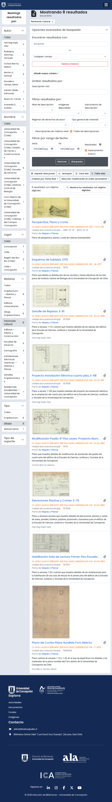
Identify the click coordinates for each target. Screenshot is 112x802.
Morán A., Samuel (14, 74)
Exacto (91, 153)
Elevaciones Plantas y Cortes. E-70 (55, 500)
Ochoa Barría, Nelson (14, 65)
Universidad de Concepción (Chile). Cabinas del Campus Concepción (14, 219)
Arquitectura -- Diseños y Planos (14, 294)
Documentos (15, 707)
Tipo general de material (85, 119)
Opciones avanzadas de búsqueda (56, 30)
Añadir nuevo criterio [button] (45, 73)
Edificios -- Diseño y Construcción (14, 333)
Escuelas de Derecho (14, 343)
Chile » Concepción (14, 268)
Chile (14, 253)
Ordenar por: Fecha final (44, 178)
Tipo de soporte (9, 439)
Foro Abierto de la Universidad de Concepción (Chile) (14, 201)
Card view (83, 173)
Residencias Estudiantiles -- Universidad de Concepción (14, 391)
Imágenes (13, 717)
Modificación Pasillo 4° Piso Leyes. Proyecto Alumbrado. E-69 (66, 438)
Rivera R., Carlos (14, 99)
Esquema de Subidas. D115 (50, 259)
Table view (99, 173)
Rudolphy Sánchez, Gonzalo (14, 55)
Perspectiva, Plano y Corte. (50, 222)
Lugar (8, 234)
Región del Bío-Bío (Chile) (14, 259)
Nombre (9, 117)
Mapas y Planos (50, 233)
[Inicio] (12, 4)
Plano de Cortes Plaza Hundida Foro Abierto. (62, 642)
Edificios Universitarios (14, 304)
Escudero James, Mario (14, 83)
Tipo (7, 406)
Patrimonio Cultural (14, 322)
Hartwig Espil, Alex (14, 44)
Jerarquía (66, 173)
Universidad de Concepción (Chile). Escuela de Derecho (14, 167)
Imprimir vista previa (44, 173)
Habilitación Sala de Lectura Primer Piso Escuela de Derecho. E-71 (66, 556)
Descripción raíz (40, 86)
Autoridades (14, 702)
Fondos (12, 712)
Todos (7, 37)
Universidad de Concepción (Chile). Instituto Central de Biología (14, 185)
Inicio (34, 143)
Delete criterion (70, 63)
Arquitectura (14, 418)
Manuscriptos (14, 429)
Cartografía (14, 351)
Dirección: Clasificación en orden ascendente (84, 178)
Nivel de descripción (42, 104)
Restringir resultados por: (14, 17)
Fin (59, 143)
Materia (9, 279)
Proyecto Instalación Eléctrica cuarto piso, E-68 (64, 375)
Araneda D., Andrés (14, 106)
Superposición (95, 150)
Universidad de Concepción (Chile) (14, 132)
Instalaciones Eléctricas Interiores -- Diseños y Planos (14, 363)
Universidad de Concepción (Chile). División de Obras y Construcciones (14, 149)
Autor (7, 31)
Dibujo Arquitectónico (14, 313)
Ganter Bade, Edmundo (14, 92)
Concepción (14, 247)
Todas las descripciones (86, 131)
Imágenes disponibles (64, 106)
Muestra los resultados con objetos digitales (87, 189)
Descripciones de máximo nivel (51, 131)
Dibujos (14, 424)
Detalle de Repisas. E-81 (48, 311)
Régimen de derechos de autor (48, 119)
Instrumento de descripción (93, 106)
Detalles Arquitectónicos (14, 378)
